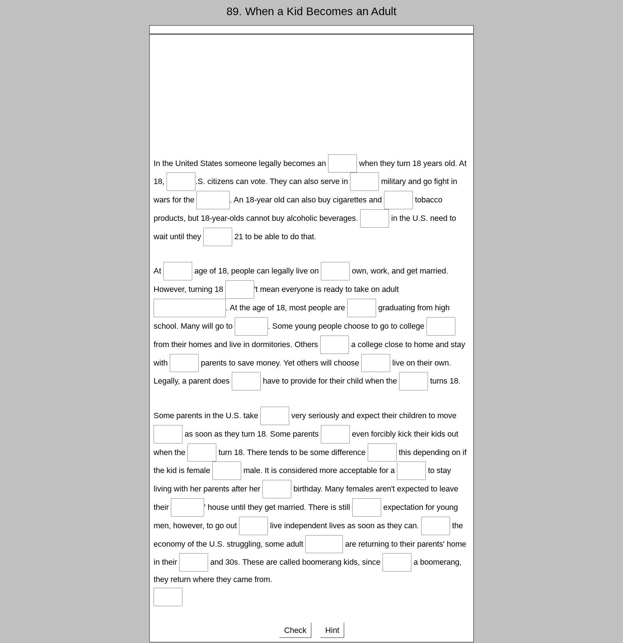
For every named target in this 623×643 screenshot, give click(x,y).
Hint (332, 630)
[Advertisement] (311, 96)
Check (295, 630)
